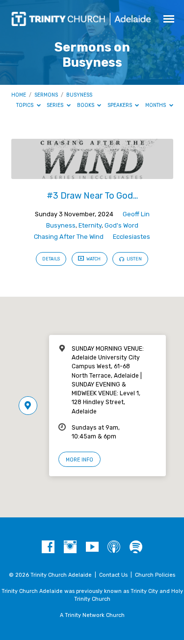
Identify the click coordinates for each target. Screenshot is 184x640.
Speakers (120, 105)
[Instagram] (70, 547)
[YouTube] (92, 547)
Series (56, 105)
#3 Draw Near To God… (92, 195)
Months (156, 105)
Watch (93, 258)
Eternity (90, 225)
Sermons (46, 95)
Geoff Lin (136, 214)
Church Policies (155, 575)
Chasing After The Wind (69, 236)
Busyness (79, 95)
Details (51, 258)
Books (86, 105)
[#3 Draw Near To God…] (92, 173)
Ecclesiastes (131, 236)
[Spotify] (136, 547)
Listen (134, 258)
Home (18, 95)
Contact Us (113, 575)
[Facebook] (48, 547)
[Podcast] (113, 547)
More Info (79, 460)
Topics (25, 105)
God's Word (121, 225)
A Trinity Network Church (92, 615)
